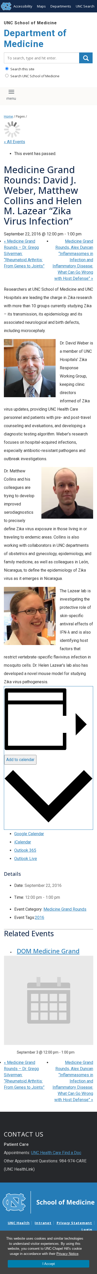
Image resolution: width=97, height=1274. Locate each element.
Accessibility (22, 6)
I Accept (48, 1264)
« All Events (14, 141)
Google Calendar (29, 833)
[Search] (86, 57)
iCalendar (22, 842)
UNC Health (19, 1223)
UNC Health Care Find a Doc (56, 1152)
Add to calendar (20, 759)
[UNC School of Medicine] (48, 1202)
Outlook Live (25, 858)
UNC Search (85, 6)
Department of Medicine (35, 38)
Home (8, 116)
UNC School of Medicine (30, 22)
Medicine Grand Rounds (64, 909)
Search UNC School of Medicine (34, 76)
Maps (41, 6)
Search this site (22, 69)
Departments (60, 6)
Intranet (43, 1223)
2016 (39, 917)
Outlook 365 (25, 850)
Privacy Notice (67, 1254)
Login (86, 1229)
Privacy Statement (74, 1223)
